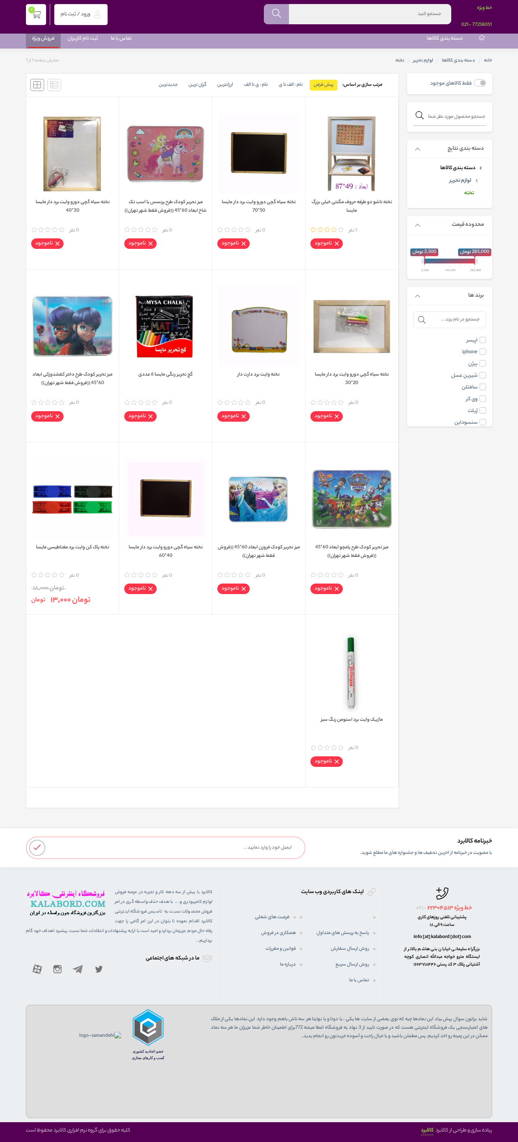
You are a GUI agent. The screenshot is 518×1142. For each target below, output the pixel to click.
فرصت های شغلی (272, 917)
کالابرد (427, 1130)
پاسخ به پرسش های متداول (342, 933)
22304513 (440, 908)
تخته (469, 193)
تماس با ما (121, 38)
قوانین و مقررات (280, 949)
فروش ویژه (43, 38)
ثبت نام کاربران (83, 38)
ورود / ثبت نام (76, 14)
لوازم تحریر (423, 61)
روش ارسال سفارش (350, 949)
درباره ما (288, 965)
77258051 (482, 25)
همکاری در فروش (278, 933)
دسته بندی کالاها (445, 38)
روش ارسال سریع (352, 965)
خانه (488, 61)
